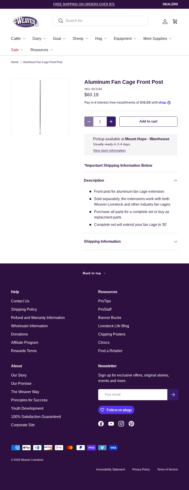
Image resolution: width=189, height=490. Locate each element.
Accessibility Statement (110, 469)
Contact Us (20, 301)
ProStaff (104, 309)
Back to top (92, 273)
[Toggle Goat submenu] (64, 38)
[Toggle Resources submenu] (51, 49)
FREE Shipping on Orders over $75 (84, 4)
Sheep (78, 39)
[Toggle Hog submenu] (105, 38)
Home (15, 62)
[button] (175, 22)
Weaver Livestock (32, 459)
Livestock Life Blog (113, 326)
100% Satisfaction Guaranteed (36, 417)
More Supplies (155, 39)
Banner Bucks (109, 318)
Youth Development (27, 408)
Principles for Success (29, 400)
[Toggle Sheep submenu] (86, 38)
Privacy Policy (141, 469)
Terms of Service (167, 469)
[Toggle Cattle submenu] (24, 38)
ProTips (104, 301)
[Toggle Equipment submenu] (135, 38)
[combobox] (100, 20)
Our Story (19, 375)
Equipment (123, 39)
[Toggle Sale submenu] (22, 49)
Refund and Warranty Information (38, 318)
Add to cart (148, 121)
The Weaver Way (25, 392)
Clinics (103, 342)
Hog (98, 39)
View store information (109, 150)
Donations (19, 334)
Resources (39, 50)
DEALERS (170, 4)
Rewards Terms (24, 351)
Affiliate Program (24, 342)
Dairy (36, 39)
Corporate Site (23, 425)
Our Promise (21, 383)
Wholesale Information (29, 326)
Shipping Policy (24, 309)
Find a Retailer (110, 351)
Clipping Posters (111, 334)
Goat (57, 39)
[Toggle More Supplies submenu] (170, 38)
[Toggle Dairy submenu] (44, 38)
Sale (15, 50)
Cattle (16, 39)
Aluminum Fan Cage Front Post (42, 62)
